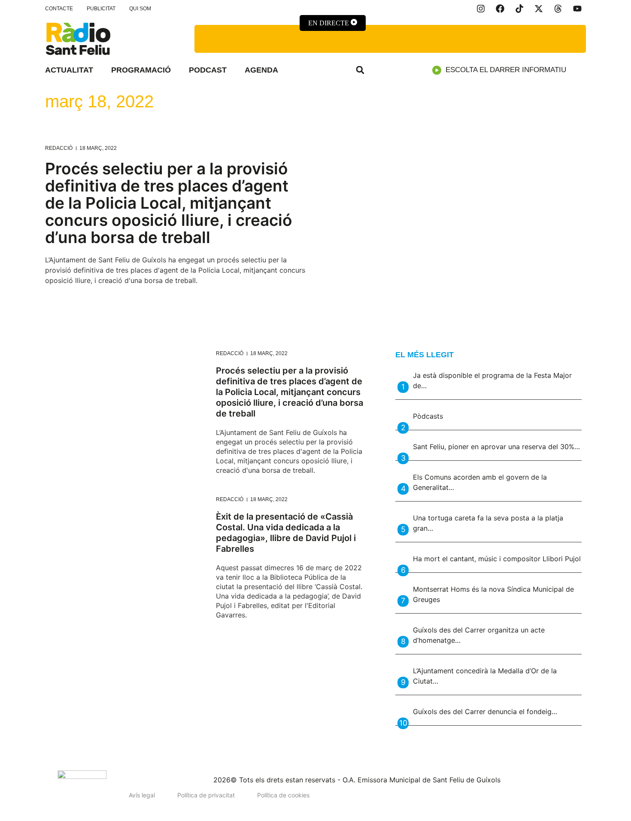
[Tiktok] (519, 8)
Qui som (140, 9)
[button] (360, 70)
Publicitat (101, 9)
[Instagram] (480, 8)
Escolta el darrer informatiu (506, 70)
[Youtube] (577, 8)
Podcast (208, 70)
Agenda (261, 70)
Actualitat (69, 70)
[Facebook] (500, 8)
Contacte (59, 9)
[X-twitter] (538, 8)
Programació (141, 70)
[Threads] (558, 8)
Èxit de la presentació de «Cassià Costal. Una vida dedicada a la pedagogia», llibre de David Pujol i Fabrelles (286, 532)
